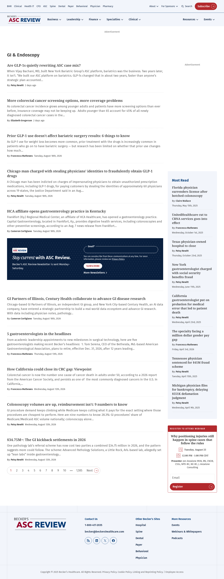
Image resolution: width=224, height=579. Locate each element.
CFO (39, 6)
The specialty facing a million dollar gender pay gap (190, 335)
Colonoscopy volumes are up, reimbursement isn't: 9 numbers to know (67, 404)
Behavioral (82, 6)
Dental (61, 6)
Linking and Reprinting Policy (148, 572)
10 (64, 470)
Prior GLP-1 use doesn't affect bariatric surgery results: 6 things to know (68, 135)
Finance (93, 19)
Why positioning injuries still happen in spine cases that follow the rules (192, 439)
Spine (53, 6)
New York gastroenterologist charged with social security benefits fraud (192, 271)
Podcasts (177, 538)
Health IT (29, 6)
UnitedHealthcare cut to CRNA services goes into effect (189, 219)
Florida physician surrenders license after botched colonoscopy (189, 191)
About (152, 6)
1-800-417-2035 (93, 525)
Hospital (141, 525)
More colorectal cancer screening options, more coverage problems (65, 100)
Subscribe (204, 6)
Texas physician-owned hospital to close (189, 244)
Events (208, 19)
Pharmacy (108, 6)
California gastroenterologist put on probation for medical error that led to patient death (190, 304)
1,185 (79, 470)
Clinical (18, 6)
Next (90, 470)
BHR (9, 6)
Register (178, 486)
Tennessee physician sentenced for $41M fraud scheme (191, 362)
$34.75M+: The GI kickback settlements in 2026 (46, 439)
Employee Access (174, 572)
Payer (71, 6)
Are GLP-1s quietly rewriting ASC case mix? (44, 65)
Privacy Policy (118, 259)
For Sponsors (168, 6)
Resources (189, 19)
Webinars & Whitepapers (187, 531)
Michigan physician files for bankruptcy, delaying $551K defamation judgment (190, 391)
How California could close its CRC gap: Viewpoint (49, 369)
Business (52, 19)
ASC (45, 6)
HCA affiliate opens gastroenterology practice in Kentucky (56, 211)
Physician (95, 6)
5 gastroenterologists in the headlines (39, 333)
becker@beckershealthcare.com (104, 531)
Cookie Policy (125, 572)
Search (188, 6)
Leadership (73, 19)
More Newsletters (94, 272)
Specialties (113, 19)
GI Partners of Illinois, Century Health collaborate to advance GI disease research (76, 298)
